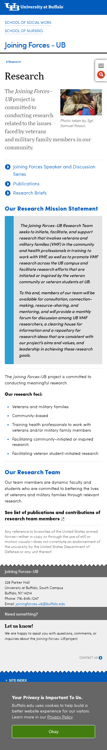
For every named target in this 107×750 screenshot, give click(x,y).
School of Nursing (24, 31)
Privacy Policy (60, 717)
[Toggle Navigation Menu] (101, 70)
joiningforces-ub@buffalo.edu (40, 604)
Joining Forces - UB (35, 44)
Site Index (18, 680)
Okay (54, 731)
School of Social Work (28, 23)
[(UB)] (53, 9)
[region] (53, 716)
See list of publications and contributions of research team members (52, 515)
